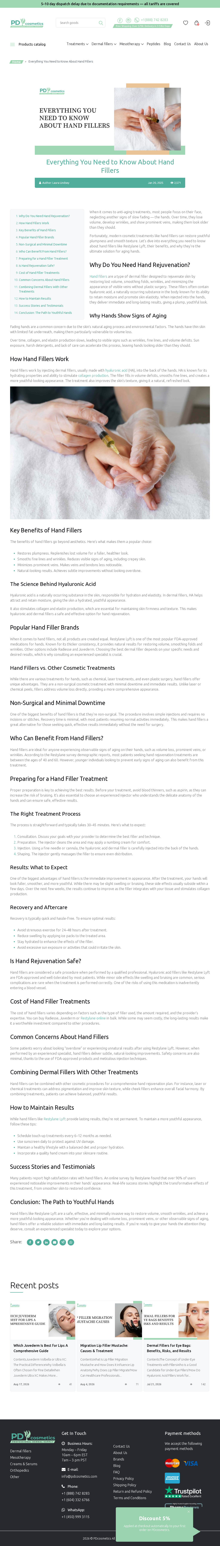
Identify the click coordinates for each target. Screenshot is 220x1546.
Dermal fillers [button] (102, 44)
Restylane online (93, 1018)
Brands (118, 1459)
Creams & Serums (23, 1464)
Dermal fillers (20, 1451)
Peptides (153, 44)
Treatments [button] (76, 44)
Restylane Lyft (55, 1119)
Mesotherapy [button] (129, 44)
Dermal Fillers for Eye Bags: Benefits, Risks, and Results (102, 1348)
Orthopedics (19, 1470)
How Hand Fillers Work (34, 223)
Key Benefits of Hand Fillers (37, 230)
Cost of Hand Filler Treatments (39, 272)
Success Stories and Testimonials (41, 305)
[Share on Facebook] (31, 1242)
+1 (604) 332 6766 (76, 1500)
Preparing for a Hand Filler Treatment (43, 258)
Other (14, 1477)
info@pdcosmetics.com (79, 1476)
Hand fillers (98, 276)
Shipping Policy (124, 1485)
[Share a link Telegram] (64, 1242)
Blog (167, 44)
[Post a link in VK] (71, 1242)
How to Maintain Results (35, 298)
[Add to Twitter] (39, 1242)
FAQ (116, 1472)
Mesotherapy (20, 1457)
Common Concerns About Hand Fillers (44, 280)
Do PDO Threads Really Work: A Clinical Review (172, 1348)
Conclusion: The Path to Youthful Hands (45, 312)
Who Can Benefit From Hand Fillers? (43, 251)
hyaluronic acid (116, 370)
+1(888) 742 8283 (154, 20)
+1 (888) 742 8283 (76, 1493)
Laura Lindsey (60, 182)
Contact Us (182, 44)
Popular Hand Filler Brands (36, 237)
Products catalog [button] (32, 44)
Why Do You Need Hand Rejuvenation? (44, 216)
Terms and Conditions (129, 1498)
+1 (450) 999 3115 (76, 1517)
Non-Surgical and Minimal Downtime (43, 244)
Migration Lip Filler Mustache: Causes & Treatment (37, 1348)
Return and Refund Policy (132, 1491)
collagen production (93, 375)
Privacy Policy (123, 1478)
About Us (201, 44)
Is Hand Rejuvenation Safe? (37, 265)
